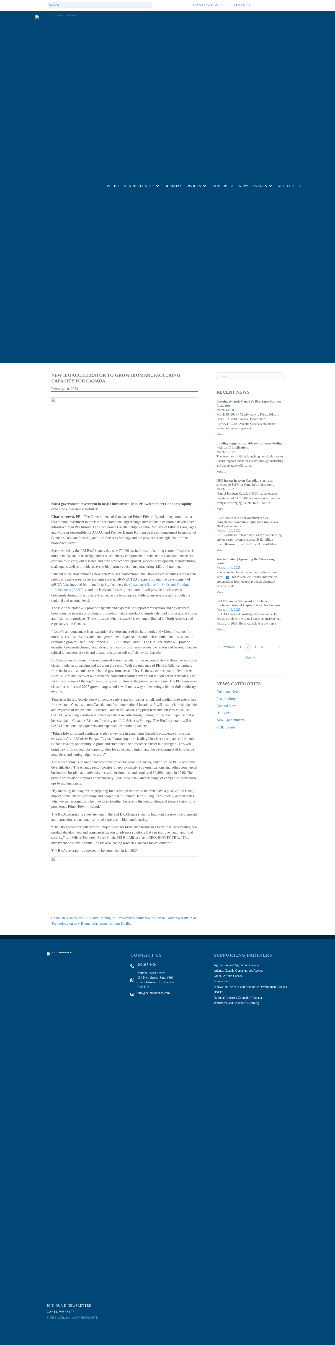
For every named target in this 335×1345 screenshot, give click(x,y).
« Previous (226, 647)
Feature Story (226, 699)
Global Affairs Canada (228, 976)
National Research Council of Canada (238, 997)
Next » (250, 657)
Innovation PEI (224, 981)
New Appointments (230, 720)
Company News (228, 692)
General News (226, 706)
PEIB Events (225, 727)
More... (221, 434)
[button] (158, 5)
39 (279, 647)
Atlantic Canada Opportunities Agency (238, 970)
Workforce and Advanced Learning (236, 1003)
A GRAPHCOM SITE (85, 1317)
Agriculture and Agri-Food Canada (236, 965)
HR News (223, 713)
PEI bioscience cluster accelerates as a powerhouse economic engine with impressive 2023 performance (247, 522)
